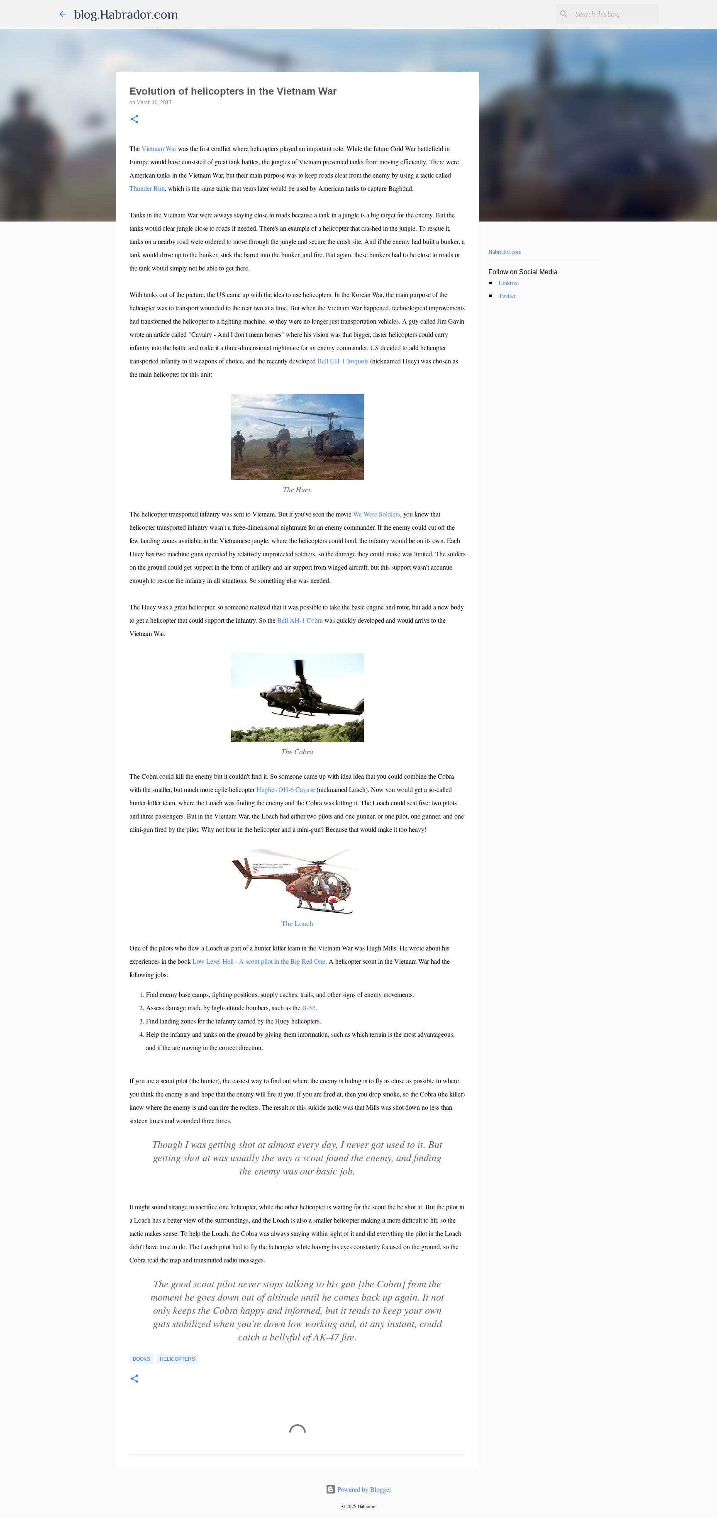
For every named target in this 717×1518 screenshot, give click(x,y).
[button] (134, 119)
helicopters (177, 1359)
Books (141, 1359)
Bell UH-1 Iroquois (342, 360)
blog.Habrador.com (126, 14)
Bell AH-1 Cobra (300, 620)
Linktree (509, 283)
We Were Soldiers (376, 513)
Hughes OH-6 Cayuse (285, 789)
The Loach (297, 923)
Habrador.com (505, 252)
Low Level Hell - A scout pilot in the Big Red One (259, 961)
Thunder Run (147, 188)
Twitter (507, 296)
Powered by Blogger (363, 1489)
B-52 (308, 1007)
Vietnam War (158, 148)
